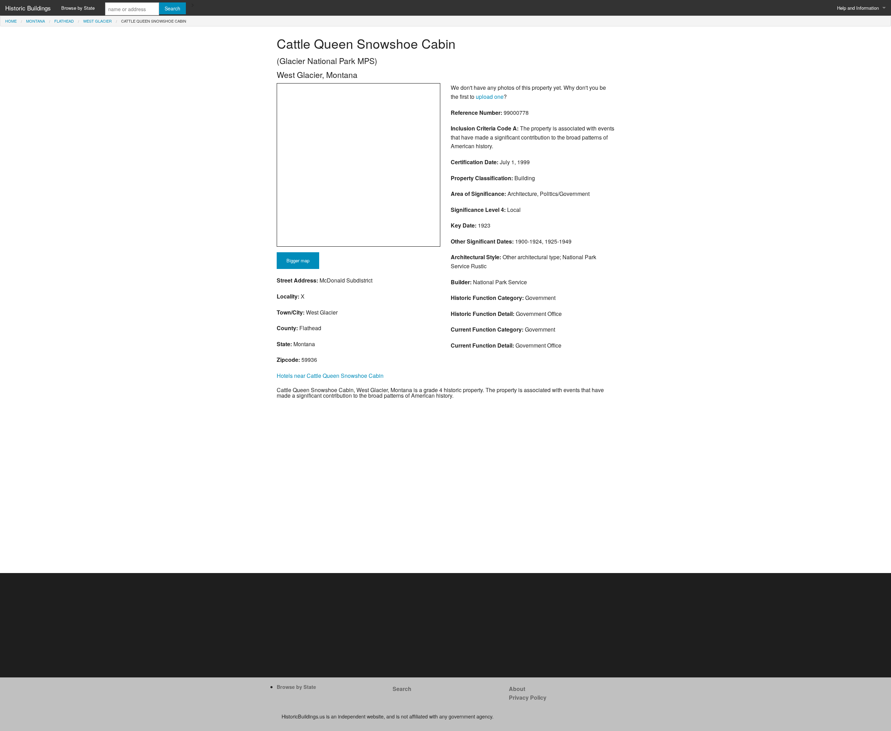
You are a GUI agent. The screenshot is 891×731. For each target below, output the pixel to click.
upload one (490, 97)
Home (11, 21)
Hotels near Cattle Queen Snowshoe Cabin (330, 376)
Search (402, 689)
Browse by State (78, 8)
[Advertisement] (445, 625)
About (517, 689)
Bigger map (297, 260)
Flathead (64, 21)
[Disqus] (445, 485)
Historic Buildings (28, 7)
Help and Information (858, 8)
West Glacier (97, 21)
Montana (35, 21)
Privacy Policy (527, 697)
